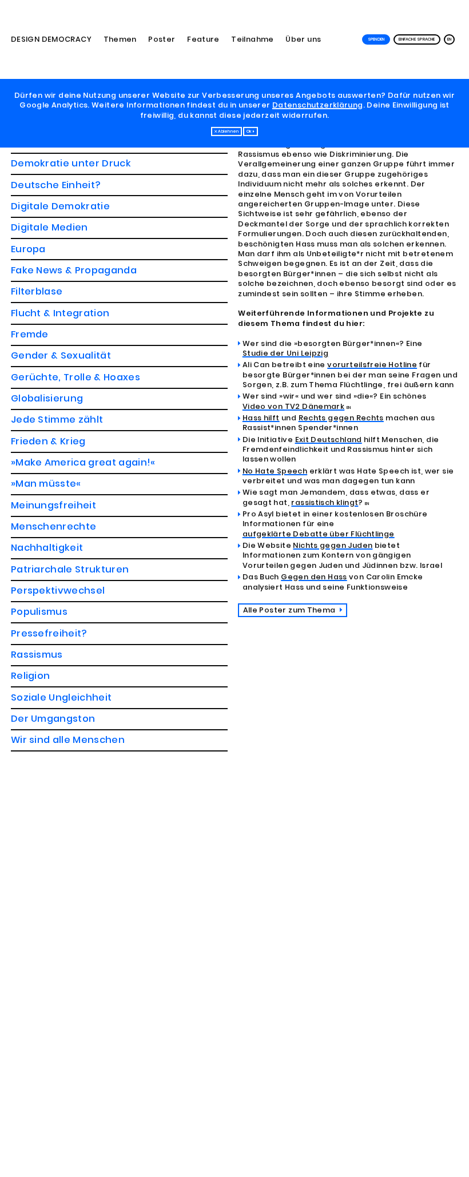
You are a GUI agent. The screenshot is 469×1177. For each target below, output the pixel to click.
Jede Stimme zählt (57, 419)
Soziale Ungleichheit (61, 697)
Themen (120, 39)
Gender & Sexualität (61, 355)
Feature (203, 39)
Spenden (376, 39)
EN (449, 39)
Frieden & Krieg (48, 441)
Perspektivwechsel (58, 590)
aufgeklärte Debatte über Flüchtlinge (319, 534)
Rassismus (37, 654)
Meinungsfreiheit (53, 505)
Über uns (303, 39)
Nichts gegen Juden (332, 545)
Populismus (39, 611)
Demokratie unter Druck (71, 163)
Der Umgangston (53, 718)
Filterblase (37, 291)
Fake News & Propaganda (74, 270)
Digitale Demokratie (60, 206)
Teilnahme (252, 39)
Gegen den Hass (314, 577)
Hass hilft (261, 418)
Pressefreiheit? (49, 633)
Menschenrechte (54, 526)
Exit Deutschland (328, 439)
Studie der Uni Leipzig (285, 353)
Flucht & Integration (60, 313)
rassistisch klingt (324, 502)
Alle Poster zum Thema (290, 610)
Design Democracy (51, 39)
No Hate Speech (275, 471)
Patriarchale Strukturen (70, 569)
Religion (30, 675)
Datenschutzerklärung (317, 105)
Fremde (30, 334)
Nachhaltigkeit (47, 547)
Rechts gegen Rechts (341, 418)
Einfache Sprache (417, 39)
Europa (28, 249)
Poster (161, 39)
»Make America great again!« (83, 462)
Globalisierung (47, 398)
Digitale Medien (49, 227)
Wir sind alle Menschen (68, 739)
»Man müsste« (46, 483)
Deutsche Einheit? (56, 185)
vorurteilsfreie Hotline (372, 364)
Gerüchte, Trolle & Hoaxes (75, 377)
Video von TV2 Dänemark (293, 406)
